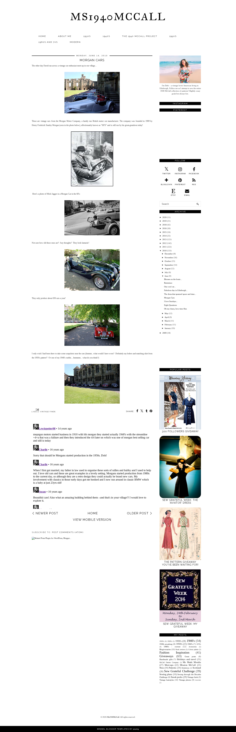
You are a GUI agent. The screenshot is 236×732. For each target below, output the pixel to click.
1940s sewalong (165, 644)
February (168, 325)
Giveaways (166, 656)
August (167, 269)
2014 (164, 236)
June (166, 276)
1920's (169, 641)
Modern (75, 42)
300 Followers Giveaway (180, 431)
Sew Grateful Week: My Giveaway (180, 625)
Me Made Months (192, 662)
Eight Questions (170, 305)
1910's (161, 641)
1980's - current (172, 647)
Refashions (185, 668)
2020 (164, 217)
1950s (173, 36)
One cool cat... (170, 287)
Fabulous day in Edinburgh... (176, 290)
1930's (178, 641)
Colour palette (193, 649)
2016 (164, 228)
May (166, 313)
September (169, 265)
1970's (198, 644)
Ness (161, 667)
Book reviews (180, 649)
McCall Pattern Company (169, 662)
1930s (87, 36)
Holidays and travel (186, 659)
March (167, 321)
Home (42, 36)
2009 (164, 333)
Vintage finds (47, 412)
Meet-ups (169, 665)
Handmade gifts (166, 659)
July (166, 272)
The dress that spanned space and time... (180, 294)
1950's (179, 644)
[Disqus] (92, 466)
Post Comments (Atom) (67, 532)
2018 (164, 225)
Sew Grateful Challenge (179, 671)
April (167, 317)
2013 (164, 239)
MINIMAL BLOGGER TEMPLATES (113, 729)
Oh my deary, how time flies (175, 309)
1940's (191, 640)
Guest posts (190, 656)
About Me (64, 36)
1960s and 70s (48, 42)
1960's (190, 644)
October (168, 261)
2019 (164, 221)
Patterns (172, 667)
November (169, 257)
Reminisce (168, 283)
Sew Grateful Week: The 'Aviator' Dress (180, 501)
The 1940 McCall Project (139, 36)
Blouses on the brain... (173, 279)
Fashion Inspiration (174, 652)
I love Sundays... (171, 301)
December (169, 254)
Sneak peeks (176, 677)
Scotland (197, 667)
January (168, 328)
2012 (164, 243)
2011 (164, 247)
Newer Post (47, 513)
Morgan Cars (169, 298)
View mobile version (92, 519)
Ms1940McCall (118, 16)
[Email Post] (37, 409)
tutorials (198, 680)
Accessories (193, 647)
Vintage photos (185, 680)
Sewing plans (165, 674)
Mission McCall (188, 665)
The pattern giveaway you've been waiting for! (180, 563)
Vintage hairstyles (166, 680)
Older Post (138, 513)
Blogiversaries (165, 649)
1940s (106, 36)
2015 (164, 232)
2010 (164, 251)
